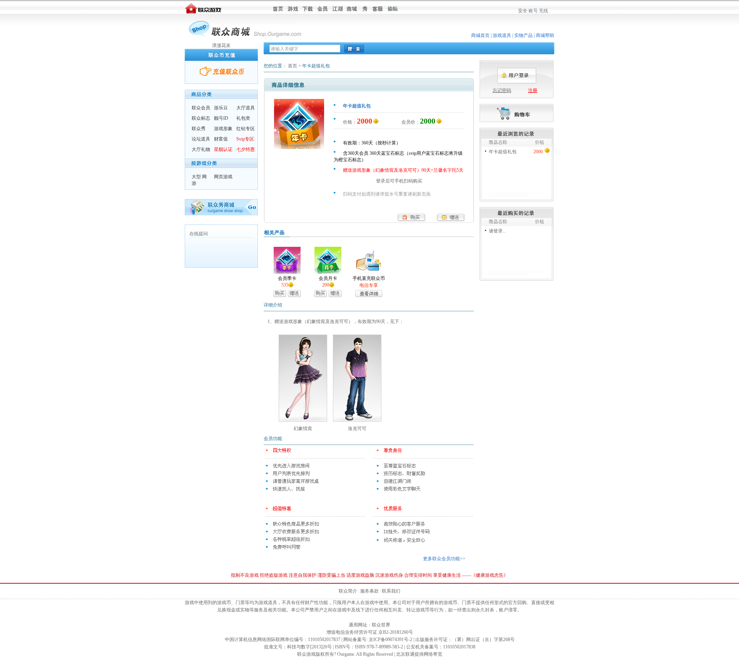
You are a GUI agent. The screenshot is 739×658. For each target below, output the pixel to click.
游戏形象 (223, 128)
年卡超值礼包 (503, 151)
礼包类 (243, 118)
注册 (532, 90)
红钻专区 (245, 128)
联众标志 (201, 118)
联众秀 (199, 128)
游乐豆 (221, 108)
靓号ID (221, 118)
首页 (292, 66)
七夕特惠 (245, 149)
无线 (543, 10)
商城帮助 (545, 35)
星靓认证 (223, 149)
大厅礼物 (201, 149)
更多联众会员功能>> (444, 558)
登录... (499, 231)
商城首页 (480, 35)
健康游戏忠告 (489, 575)
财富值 (221, 139)
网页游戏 (223, 176)
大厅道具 (245, 108)
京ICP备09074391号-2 (390, 639)
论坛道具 (201, 139)
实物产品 (523, 35)
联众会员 (201, 108)
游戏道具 (502, 35)
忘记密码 (502, 90)
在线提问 (198, 233)
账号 (533, 10)
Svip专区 (245, 139)
